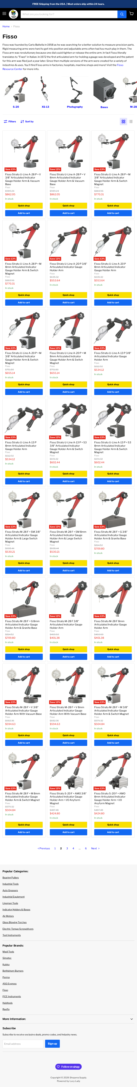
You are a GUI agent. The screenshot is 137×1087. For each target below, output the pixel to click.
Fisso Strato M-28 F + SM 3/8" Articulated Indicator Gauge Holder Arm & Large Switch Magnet (23, 536)
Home (6, 26)
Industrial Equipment (14, 896)
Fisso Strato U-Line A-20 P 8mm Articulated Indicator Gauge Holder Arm (110, 267)
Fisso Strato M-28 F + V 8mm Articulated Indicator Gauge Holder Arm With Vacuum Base (68, 710)
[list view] (130, 121)
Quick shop (24, 205)
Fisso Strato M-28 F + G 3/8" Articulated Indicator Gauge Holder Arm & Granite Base (110, 535)
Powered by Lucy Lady (68, 1081)
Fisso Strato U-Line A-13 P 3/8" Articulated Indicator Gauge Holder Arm (112, 356)
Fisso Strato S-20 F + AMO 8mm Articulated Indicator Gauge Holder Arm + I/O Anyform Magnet (109, 798)
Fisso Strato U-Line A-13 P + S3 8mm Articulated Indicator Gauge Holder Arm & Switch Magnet (112, 447)
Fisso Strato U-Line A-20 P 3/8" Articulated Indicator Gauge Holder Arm (68, 267)
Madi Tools (8, 951)
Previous (44, 848)
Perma (6, 977)
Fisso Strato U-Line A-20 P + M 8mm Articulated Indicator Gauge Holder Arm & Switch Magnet (68, 358)
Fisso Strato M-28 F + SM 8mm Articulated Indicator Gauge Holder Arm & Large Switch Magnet (68, 536)
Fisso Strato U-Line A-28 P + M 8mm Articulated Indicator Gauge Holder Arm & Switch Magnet (23, 268)
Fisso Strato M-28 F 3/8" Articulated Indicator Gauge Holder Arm (66, 624)
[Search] (121, 14)
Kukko (6, 964)
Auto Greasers (10, 890)
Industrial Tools (11, 883)
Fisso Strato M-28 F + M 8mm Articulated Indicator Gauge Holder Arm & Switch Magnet (22, 797)
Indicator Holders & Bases (16, 909)
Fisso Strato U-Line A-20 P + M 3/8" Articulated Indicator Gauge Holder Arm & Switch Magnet (23, 358)
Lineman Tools (10, 903)
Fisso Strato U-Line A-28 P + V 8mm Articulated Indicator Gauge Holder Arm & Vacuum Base (68, 179)
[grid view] (123, 121)
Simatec (7, 957)
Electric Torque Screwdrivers (18, 928)
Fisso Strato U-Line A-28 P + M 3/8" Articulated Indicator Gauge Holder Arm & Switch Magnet (112, 179)
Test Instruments (12, 935)
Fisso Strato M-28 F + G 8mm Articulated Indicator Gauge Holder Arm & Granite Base (22, 624)
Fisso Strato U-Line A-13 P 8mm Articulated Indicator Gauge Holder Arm (20, 445)
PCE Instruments (12, 996)
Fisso (7, 187)
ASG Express (10, 983)
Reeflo (6, 1009)
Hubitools (8, 1002)
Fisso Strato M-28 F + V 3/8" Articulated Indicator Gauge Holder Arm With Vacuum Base (23, 710)
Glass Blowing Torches (15, 922)
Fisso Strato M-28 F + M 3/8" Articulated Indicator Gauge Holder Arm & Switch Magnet (111, 710)
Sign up (52, 1043)
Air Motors (8, 916)
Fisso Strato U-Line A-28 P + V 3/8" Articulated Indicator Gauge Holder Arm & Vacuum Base (23, 179)
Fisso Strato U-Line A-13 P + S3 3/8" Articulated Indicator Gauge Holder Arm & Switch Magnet (68, 447)
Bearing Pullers (11, 877)
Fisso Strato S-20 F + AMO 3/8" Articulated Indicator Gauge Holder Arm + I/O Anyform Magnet (68, 798)
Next (94, 848)
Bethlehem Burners (13, 970)
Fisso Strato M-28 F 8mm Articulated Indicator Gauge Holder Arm (110, 624)
